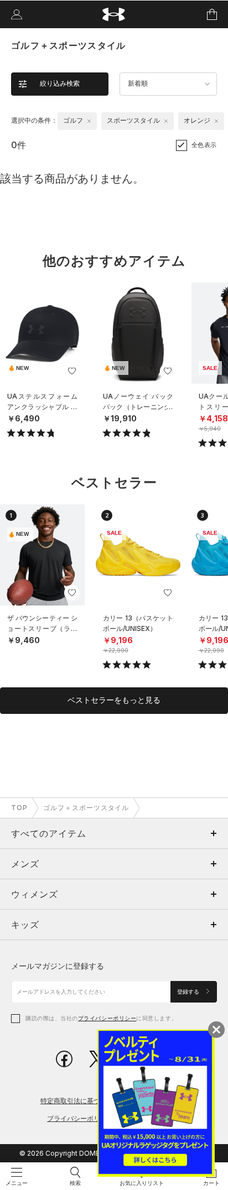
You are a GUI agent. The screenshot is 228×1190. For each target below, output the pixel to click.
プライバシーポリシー (107, 1018)
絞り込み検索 (60, 83)
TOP (19, 807)
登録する (189, 992)
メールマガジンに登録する (57, 965)
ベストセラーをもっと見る (114, 700)
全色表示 (204, 145)
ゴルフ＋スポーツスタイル (86, 807)
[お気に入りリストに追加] (72, 371)
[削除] (89, 121)
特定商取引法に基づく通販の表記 (90, 1101)
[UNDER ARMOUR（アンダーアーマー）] (114, 14)
